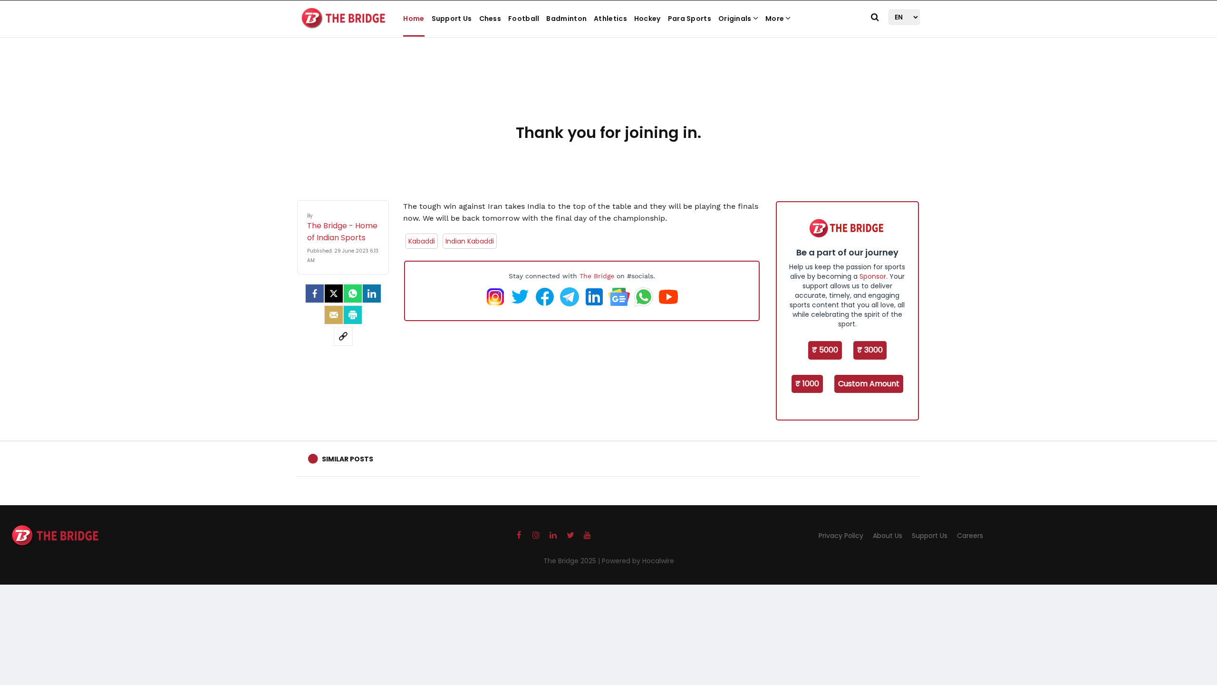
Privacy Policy (841, 535)
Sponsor (873, 276)
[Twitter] (333, 293)
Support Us (452, 18)
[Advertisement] (608, 90)
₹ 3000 (870, 349)
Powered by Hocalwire (638, 561)
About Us (887, 535)
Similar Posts (347, 459)
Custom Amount (868, 383)
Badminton (566, 18)
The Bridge (597, 276)
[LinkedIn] (371, 293)
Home (413, 18)
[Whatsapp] (352, 293)
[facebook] (314, 293)
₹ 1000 (807, 383)
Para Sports (689, 18)
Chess (490, 18)
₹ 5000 (825, 349)
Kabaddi (421, 241)
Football (523, 18)
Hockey (647, 18)
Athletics (610, 18)
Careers (970, 535)
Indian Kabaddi (469, 241)
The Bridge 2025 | (572, 561)
